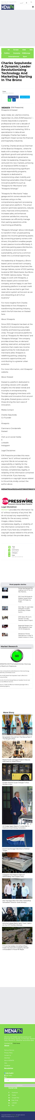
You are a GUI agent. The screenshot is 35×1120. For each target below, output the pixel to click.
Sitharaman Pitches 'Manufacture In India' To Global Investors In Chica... (26, 635)
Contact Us (7, 1055)
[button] (26, 3)
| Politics (6, 53)
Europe (15, 50)
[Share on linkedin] (14, 100)
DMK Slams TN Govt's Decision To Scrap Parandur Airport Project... (25, 618)
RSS (12, 1105)
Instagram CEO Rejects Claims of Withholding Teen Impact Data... (13, 875)
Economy (16, 53)
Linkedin (14, 1103)
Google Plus (15, 1097)
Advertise (7, 1058)
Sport (24, 56)
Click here (16, 1043)
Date (4, 91)
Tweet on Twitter (25, 97)
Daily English (9, 1073)
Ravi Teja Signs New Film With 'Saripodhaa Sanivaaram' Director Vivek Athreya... (16, 901)
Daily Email (14, 1100)
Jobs (5, 1063)
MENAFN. (13, 1114)
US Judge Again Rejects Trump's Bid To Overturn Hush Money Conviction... (15, 827)
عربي (21, 3)
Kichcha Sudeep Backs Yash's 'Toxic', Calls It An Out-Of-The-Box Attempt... (17, 924)
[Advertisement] (17, 27)
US (6, 50)
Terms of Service (9, 1050)
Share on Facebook (13, 97)
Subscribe (20, 1085)
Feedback (7, 1065)
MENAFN (6, 107)
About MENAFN (9, 1060)
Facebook (14, 1092)
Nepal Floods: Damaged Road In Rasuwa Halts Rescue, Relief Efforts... (16, 760)
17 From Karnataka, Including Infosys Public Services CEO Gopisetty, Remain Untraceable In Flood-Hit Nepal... (15, 947)
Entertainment (11, 56)
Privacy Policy (8, 1053)
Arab (23, 50)
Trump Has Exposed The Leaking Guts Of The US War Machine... (25, 590)
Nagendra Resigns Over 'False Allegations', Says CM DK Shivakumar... (25, 627)
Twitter (13, 1095)
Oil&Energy (28, 53)
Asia (30, 50)
